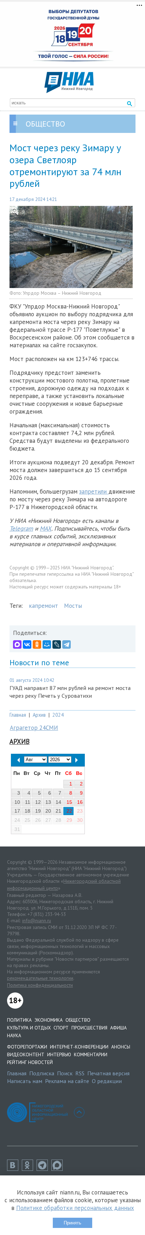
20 (48, 811)
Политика (19, 1020)
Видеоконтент (25, 1054)
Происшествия (89, 1028)
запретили (93, 491)
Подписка (41, 1073)
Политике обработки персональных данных (75, 1208)
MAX (45, 528)
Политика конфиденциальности (40, 985)
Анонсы (120, 1047)
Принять (72, 1222)
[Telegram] (66, 644)
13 (48, 802)
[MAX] (17, 644)
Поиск (64, 1073)
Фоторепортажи (27, 1047)
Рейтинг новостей (30, 1062)
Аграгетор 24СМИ (34, 728)
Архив (39, 714)
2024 (58, 714)
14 (58, 802)
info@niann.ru (36, 920)
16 (80, 802)
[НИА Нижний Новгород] (69, 91)
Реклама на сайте (67, 1080)
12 (38, 802)
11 (27, 802)
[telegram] (44, 1169)
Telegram (21, 528)
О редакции (107, 1080)
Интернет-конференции (79, 1047)
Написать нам (24, 1080)
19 (38, 811)
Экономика (48, 1020)
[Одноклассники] (37, 644)
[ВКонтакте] (27, 644)
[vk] (14, 1169)
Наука (14, 1035)
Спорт (61, 1028)
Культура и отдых (29, 1028)
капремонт (43, 606)
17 (17, 811)
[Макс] (58, 1169)
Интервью (59, 1054)
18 (27, 811)
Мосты (73, 606)
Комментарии (90, 1054)
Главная (18, 714)
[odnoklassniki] (29, 1169)
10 (17, 802)
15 (69, 802)
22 (69, 811)
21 (58, 811)
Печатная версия (108, 1073)
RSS (79, 1073)
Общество (77, 1020)
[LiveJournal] (56, 644)
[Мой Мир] (47, 644)
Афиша (118, 1028)
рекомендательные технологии (40, 978)
